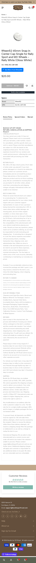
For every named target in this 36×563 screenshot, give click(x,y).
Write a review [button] (18, 487)
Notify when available (18, 92)
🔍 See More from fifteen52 (12, 70)
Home (3, 14)
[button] (26, 85)
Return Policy (7, 117)
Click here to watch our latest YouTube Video (17, 2)
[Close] (33, 2)
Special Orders (20, 117)
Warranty (31, 117)
